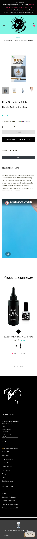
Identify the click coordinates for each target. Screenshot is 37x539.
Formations (5, 455)
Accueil (4, 493)
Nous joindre (6, 474)
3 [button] (17, 353)
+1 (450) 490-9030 (18, 2)
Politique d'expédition (8, 501)
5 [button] (21, 353)
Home (18, 37)
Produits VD (5, 452)
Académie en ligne (7, 459)
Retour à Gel (20, 366)
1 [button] (12, 353)
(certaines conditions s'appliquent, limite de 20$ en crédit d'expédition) (18, 7)
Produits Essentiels (7, 463)
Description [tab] (7, 168)
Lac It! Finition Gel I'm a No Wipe (18, 337)
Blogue (4, 477)
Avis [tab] (17, 168)
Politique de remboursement (10, 504)
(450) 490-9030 (6, 434)
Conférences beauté (7, 481)
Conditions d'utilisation (9, 497)
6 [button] (24, 353)
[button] (18, 122)
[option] (18, 319)
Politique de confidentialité (10, 508)
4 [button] (19, 353)
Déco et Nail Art (7, 466)
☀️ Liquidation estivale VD (10, 448)
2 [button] (15, 353)
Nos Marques (6, 470)
